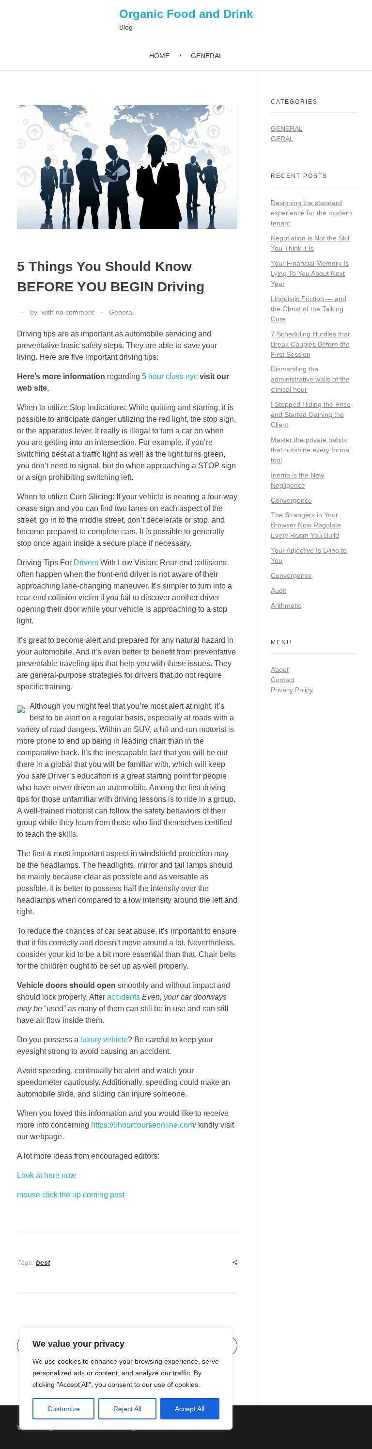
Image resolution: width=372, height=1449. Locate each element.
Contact (282, 680)
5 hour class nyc (170, 376)
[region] (125, 1379)
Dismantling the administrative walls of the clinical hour (310, 379)
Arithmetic (286, 605)
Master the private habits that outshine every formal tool (311, 450)
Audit (278, 590)
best (43, 1262)
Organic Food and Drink (186, 13)
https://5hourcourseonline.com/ (143, 1125)
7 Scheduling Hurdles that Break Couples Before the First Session (310, 344)
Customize (63, 1409)
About (280, 669)
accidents (123, 997)
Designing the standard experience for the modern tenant (311, 213)
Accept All (189, 1409)
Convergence (291, 500)
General (121, 312)
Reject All (127, 1409)
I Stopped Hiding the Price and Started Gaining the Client (311, 414)
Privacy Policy (292, 690)
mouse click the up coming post (70, 1195)
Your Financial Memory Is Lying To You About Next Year (310, 273)
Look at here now (46, 1175)
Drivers (86, 562)
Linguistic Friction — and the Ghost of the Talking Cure (308, 309)
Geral (282, 139)
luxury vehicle (104, 1039)
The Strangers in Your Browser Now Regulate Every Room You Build (306, 525)
